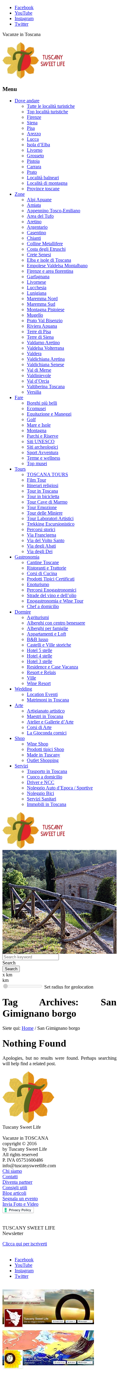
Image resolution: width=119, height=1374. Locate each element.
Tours (20, 469)
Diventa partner (17, 1182)
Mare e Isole (39, 425)
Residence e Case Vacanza (52, 666)
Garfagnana (38, 276)
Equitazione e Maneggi (49, 414)
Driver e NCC (40, 782)
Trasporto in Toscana (47, 771)
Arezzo (34, 133)
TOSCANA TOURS (47, 474)
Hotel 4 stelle (39, 655)
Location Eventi (42, 694)
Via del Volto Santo (45, 540)
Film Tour (36, 480)
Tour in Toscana (42, 491)
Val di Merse (39, 370)
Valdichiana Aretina (46, 359)
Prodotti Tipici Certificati (50, 578)
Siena (32, 122)
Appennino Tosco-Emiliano (53, 210)
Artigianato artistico (46, 710)
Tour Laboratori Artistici (50, 518)
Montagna (36, 430)
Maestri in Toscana (45, 716)
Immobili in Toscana (46, 804)
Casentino (36, 232)
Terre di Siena (40, 337)
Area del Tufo (40, 216)
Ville (31, 677)
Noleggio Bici (40, 793)
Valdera (34, 353)
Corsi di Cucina (42, 573)
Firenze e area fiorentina (50, 271)
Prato (32, 172)
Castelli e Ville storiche (49, 644)
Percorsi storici (41, 529)
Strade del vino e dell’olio (51, 595)
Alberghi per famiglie (47, 628)
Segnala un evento (20, 1198)
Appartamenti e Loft (46, 633)
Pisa (31, 128)
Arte (19, 705)
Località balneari (43, 177)
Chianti (34, 238)
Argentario (37, 227)
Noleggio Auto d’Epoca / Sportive (60, 787)
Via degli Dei (39, 551)
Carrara (34, 166)
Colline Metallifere (45, 243)
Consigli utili (14, 1187)
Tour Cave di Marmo (47, 502)
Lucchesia (36, 287)
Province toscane (43, 188)
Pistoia (33, 161)
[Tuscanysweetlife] (33, 77)
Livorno (34, 150)
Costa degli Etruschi (46, 249)
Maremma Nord (42, 298)
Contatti (10, 1176)
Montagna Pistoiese (45, 309)
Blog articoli (14, 1193)
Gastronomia (27, 556)
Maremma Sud (41, 304)
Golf (31, 419)
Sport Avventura (42, 452)
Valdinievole (39, 375)
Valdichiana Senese (45, 364)
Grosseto (35, 155)
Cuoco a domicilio (44, 776)
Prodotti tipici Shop (45, 749)
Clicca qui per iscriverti (24, 1243)
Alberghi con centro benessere (56, 622)
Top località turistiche (47, 111)
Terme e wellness (43, 458)
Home (28, 1028)
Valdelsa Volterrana (45, 348)
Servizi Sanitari (41, 798)
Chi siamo (12, 1171)
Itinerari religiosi (42, 485)
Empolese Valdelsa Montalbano (57, 265)
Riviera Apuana (42, 326)
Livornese (36, 282)
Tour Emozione (42, 507)
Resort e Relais (41, 672)
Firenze (34, 117)
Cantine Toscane (43, 562)
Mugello (35, 315)
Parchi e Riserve (42, 436)
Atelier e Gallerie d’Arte (50, 721)
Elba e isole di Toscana (49, 260)
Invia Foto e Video (20, 1204)
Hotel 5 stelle (39, 650)
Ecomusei (36, 408)
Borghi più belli (42, 403)
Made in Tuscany (43, 754)
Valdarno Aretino (43, 342)
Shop (20, 738)
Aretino (34, 221)
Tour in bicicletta (43, 496)
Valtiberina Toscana (46, 386)
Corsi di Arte (39, 727)
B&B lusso (37, 639)
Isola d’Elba (38, 144)
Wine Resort (39, 683)
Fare (19, 397)
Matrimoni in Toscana (48, 699)
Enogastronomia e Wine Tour (55, 600)
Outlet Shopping (43, 760)
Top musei (37, 463)
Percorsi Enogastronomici (51, 589)
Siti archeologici (42, 447)
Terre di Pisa (39, 331)
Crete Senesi (39, 254)
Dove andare (27, 100)
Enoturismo (38, 584)
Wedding (23, 688)
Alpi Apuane (39, 199)
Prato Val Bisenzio (45, 320)
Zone (20, 194)
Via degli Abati (41, 546)
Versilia (34, 392)
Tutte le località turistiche (51, 106)
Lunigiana (36, 293)
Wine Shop (37, 743)
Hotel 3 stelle (39, 661)
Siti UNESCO (41, 441)
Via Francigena (41, 535)
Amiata (34, 205)
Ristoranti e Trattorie (46, 567)
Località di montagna (47, 183)
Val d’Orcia (38, 381)
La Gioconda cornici (47, 732)
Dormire (23, 611)
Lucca (33, 139)
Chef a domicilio (43, 606)
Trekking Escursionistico (50, 524)
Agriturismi (38, 617)
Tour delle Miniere (45, 513)
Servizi (21, 765)
